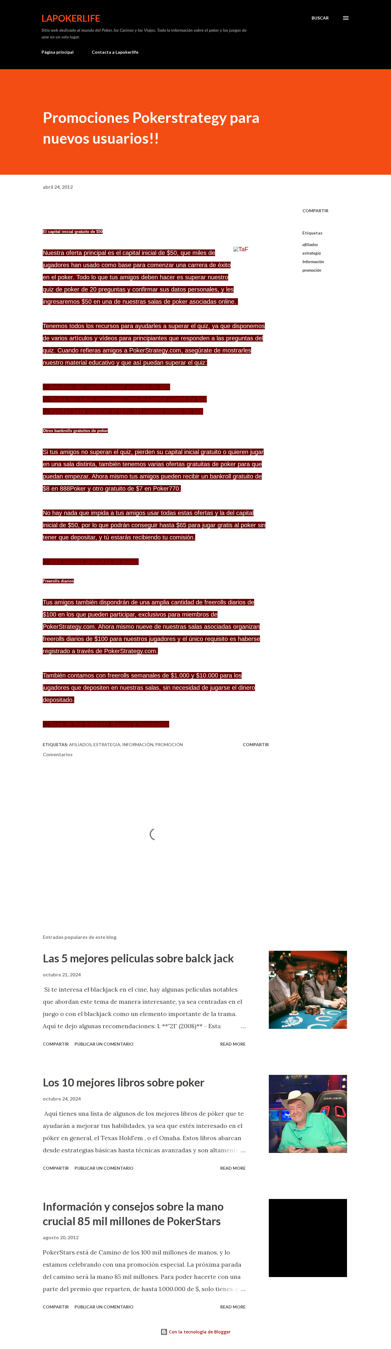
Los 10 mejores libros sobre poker (123, 1082)
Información (313, 261)
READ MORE (233, 1044)
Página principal (58, 52)
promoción (311, 270)
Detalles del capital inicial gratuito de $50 (109, 387)
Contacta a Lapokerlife (115, 52)
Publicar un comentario (104, 1044)
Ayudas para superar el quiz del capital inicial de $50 (126, 411)
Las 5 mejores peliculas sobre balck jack (138, 958)
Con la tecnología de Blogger (199, 1332)
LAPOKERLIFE (71, 18)
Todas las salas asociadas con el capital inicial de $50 (128, 399)
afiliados (310, 244)
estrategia (311, 253)
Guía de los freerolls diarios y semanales (109, 724)
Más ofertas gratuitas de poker (94, 561)
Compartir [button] (315, 210)
